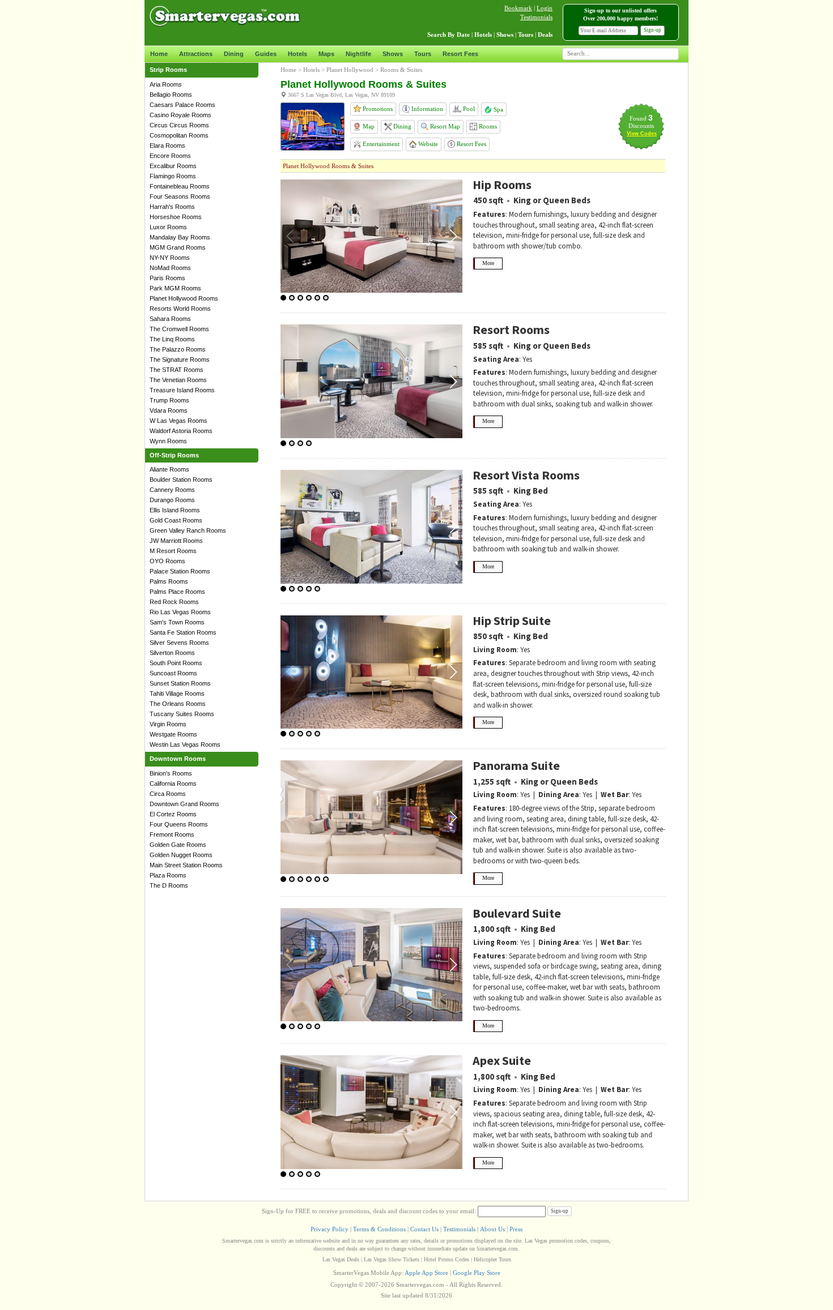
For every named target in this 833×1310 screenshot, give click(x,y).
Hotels (297, 53)
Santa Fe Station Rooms (183, 632)
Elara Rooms (167, 145)
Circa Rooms (168, 793)
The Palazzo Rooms (178, 349)
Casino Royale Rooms (180, 115)
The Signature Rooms (180, 359)
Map (368, 126)
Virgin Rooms (168, 724)
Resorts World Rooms (180, 308)
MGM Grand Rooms (178, 247)
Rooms (487, 126)
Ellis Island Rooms (175, 510)
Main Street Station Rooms (186, 865)
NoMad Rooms (170, 267)
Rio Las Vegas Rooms (180, 612)
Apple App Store (426, 1272)
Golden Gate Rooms (178, 844)
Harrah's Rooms (172, 206)
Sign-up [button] (652, 30)
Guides (266, 53)
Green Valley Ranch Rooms (188, 530)
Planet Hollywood (349, 69)
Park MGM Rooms (175, 288)
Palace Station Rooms (180, 571)
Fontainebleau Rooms (180, 186)
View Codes (642, 133)
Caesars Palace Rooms (182, 104)
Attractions (195, 53)
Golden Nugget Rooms (181, 854)
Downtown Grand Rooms (184, 803)
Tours (422, 53)
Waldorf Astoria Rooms (181, 430)
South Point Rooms (176, 663)
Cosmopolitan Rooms (179, 135)
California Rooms (173, 783)
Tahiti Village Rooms (177, 693)
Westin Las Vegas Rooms (185, 744)
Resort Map (444, 126)
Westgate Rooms (173, 734)
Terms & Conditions (379, 1229)
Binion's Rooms (171, 773)
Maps (326, 53)
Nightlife (358, 53)
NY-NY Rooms (170, 257)
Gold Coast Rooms (176, 520)
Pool (468, 108)
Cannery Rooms (172, 489)
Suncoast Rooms (173, 673)
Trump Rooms (169, 400)
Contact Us (424, 1229)
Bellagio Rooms (171, 94)
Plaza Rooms (168, 875)
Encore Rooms (170, 155)
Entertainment (380, 143)
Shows (392, 53)
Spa (497, 109)
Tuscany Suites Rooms (182, 713)
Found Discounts (641, 122)
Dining (234, 53)
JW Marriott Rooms (176, 540)
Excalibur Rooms (173, 165)
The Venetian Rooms (178, 379)
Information (426, 108)
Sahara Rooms (170, 318)
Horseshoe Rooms (176, 216)
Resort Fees (460, 53)
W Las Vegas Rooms (178, 420)
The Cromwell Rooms (179, 329)
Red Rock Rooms (174, 601)
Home (159, 53)
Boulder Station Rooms (181, 479)
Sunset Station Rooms (180, 683)
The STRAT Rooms (176, 369)
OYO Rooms (167, 561)
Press (515, 1229)
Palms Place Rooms (177, 591)
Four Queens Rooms (179, 824)
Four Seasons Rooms (180, 196)
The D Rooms (169, 885)
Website (427, 143)
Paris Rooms (167, 278)
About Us (492, 1229)
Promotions (377, 108)
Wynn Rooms (168, 441)
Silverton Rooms (172, 652)
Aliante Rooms (169, 469)
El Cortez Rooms (173, 814)
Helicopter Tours (492, 1259)
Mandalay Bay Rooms (180, 237)
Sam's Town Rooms (177, 622)
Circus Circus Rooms (179, 125)
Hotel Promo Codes (446, 1259)
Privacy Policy (329, 1229)
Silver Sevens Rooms (179, 642)
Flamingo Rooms (173, 176)
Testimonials (536, 17)
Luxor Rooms (168, 227)
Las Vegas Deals (340, 1259)
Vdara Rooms (169, 410)
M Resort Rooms (173, 550)
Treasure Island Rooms (182, 390)
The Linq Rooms (172, 339)
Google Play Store (476, 1272)
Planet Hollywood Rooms (184, 298)
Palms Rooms (169, 581)
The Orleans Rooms (178, 703)
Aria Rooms (166, 84)
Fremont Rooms (172, 834)
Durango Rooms (172, 499)
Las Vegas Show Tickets (391, 1259)
